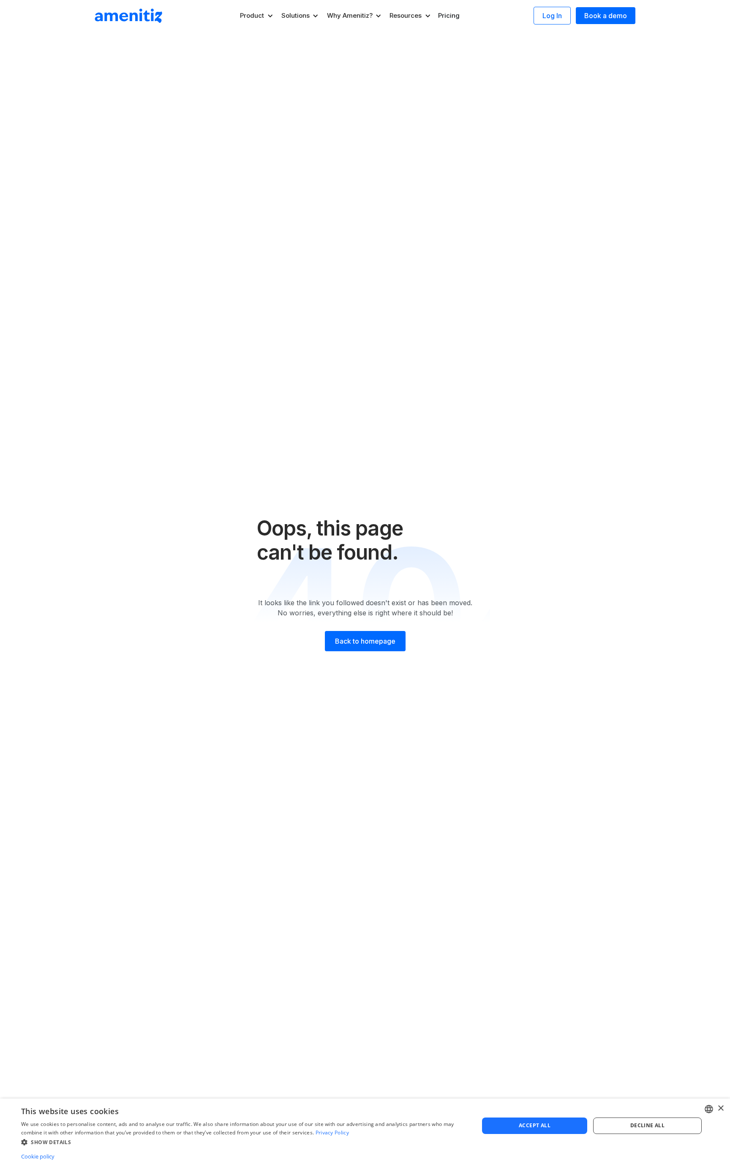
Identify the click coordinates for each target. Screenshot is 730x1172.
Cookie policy (37, 1156)
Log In (552, 15)
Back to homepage (365, 641)
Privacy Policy (332, 1132)
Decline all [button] (647, 1125)
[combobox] (709, 1109)
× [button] (720, 1108)
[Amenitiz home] (128, 15)
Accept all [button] (534, 1125)
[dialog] (365, 1135)
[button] (257, 15)
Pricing (449, 15)
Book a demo (605, 15)
